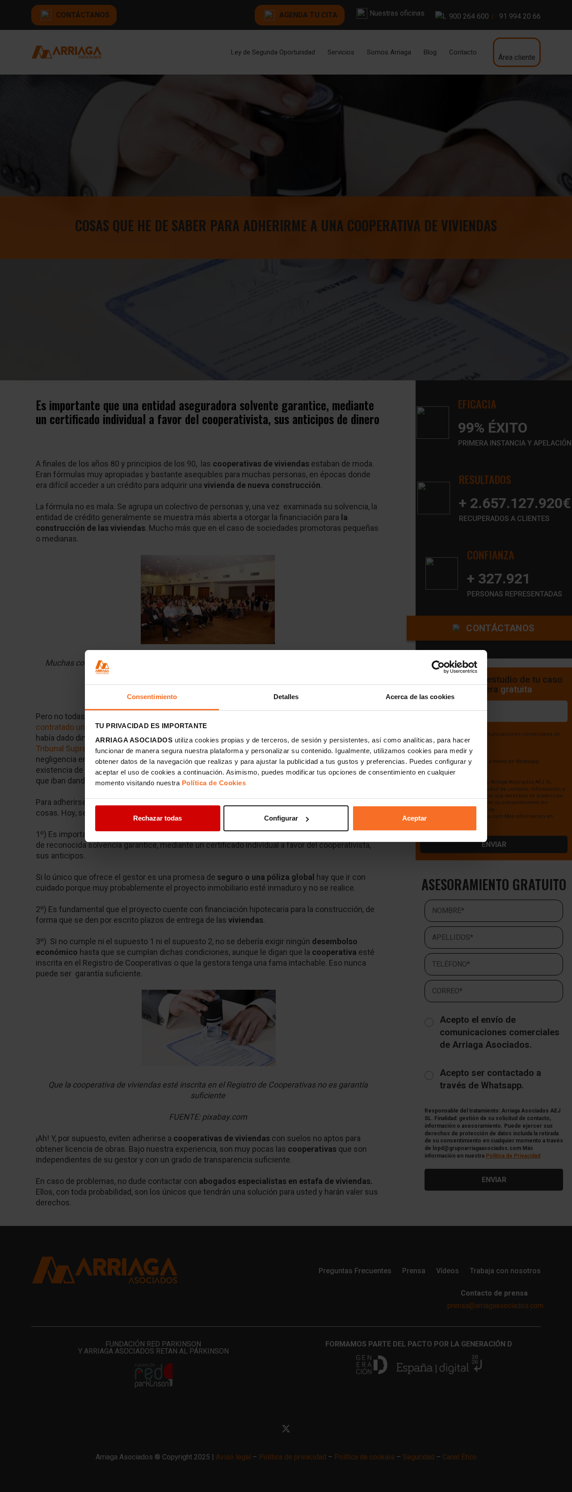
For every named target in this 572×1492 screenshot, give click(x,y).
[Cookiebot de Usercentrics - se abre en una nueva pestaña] (438, 667)
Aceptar (414, 818)
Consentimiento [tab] (152, 696)
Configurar (281, 818)
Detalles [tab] (286, 696)
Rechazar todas (157, 818)
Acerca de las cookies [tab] (420, 696)
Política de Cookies (214, 783)
